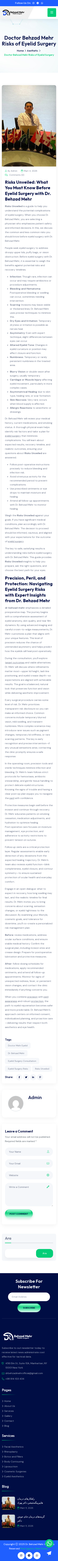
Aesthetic (32, 50)
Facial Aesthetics (14, 1446)
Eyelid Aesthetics (14, 1476)
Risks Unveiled (42, 1068)
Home (20, 50)
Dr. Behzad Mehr (16, 1053)
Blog (6, 1425)
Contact (9, 1420)
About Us (9, 1406)
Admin (35, 1097)
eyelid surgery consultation (22, 1061)
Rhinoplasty (11, 1451)
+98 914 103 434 (14, 1378)
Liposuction (11, 1466)
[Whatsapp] (49, 1543)
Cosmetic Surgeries (15, 1471)
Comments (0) (16, 174)
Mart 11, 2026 (26, 1508)
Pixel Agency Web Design (34, 1548)
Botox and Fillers (13, 1456)
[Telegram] (49, 1553)
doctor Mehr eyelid (18, 1045)
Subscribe (29, 1307)
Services (9, 1411)
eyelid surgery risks (18, 1068)
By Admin (12, 170)
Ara (8, 1238)
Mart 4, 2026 (30, 170)
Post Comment (19, 1213)
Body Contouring (14, 1461)
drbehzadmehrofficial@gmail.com (24, 1373)
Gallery (8, 1416)
